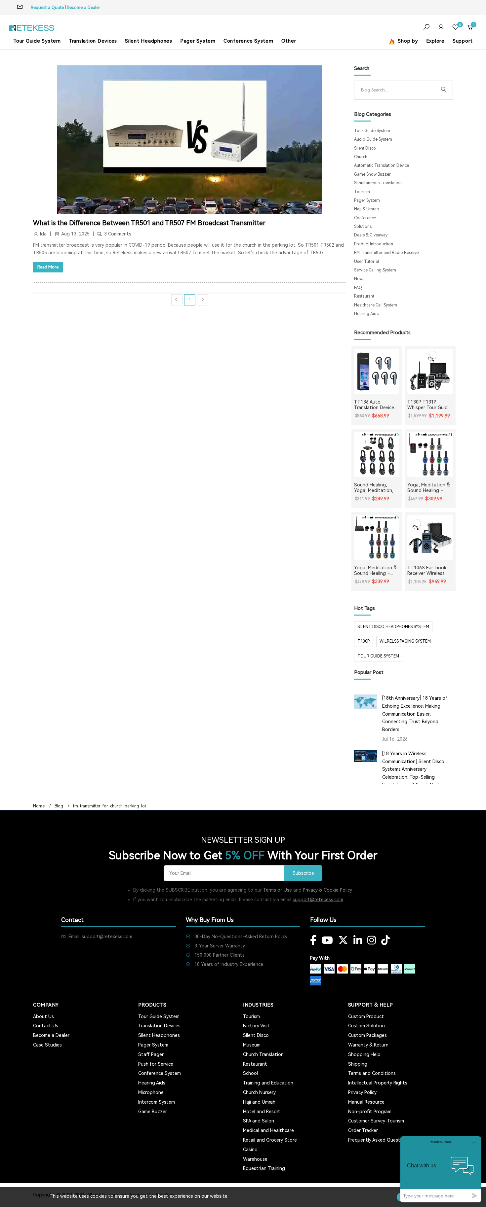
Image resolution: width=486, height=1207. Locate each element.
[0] (455, 27)
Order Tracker (363, 1130)
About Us (43, 1016)
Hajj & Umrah (366, 209)
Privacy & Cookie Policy (327, 890)
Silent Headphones (148, 41)
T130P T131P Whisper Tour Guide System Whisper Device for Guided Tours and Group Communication (428, 404)
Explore (435, 41)
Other (288, 41)
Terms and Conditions (372, 1073)
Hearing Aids (366, 313)
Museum (252, 1044)
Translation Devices (93, 41)
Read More (48, 267)
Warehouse (255, 1159)
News (359, 278)
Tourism (362, 192)
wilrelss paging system (405, 641)
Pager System (198, 41)
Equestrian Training (264, 1168)
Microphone (151, 1092)
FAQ (358, 287)
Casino (250, 1149)
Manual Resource (366, 1102)
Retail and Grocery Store (270, 1140)
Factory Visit (256, 1025)
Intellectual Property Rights (377, 1082)
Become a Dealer (83, 7)
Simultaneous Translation (378, 183)
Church (360, 157)
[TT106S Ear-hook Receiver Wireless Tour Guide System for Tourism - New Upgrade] (430, 537)
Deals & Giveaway (370, 235)
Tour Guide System (37, 41)
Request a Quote (47, 7)
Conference (365, 218)
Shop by (407, 41)
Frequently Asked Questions (378, 1140)
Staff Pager (151, 1054)
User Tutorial (366, 261)
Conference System (248, 41)
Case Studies (47, 1044)
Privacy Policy (362, 1092)
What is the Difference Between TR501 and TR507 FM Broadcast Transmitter (149, 223)
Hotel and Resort (261, 1111)
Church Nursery (259, 1092)
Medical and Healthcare (268, 1130)
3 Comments (117, 233)
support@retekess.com (318, 899)
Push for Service (155, 1064)
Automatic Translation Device (381, 165)
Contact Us (45, 1025)
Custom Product (366, 1016)
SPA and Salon (258, 1120)
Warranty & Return (368, 1044)
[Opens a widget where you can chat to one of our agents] (441, 1169)
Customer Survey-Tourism (376, 1120)
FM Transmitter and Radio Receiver (387, 252)
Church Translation (263, 1054)
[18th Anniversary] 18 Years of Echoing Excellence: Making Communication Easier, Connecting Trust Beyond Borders (414, 713)
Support (463, 41)
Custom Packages (367, 1035)
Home (39, 806)
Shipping (357, 1064)
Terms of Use (277, 890)
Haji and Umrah (259, 1102)
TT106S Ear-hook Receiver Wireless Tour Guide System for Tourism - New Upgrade (428, 570)
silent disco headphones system (393, 626)
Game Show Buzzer (372, 174)
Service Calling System (375, 270)
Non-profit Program (369, 1111)
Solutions (363, 226)
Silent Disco (365, 148)
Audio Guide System (373, 139)
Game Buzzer (152, 1111)
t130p (363, 641)
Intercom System (156, 1102)
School (250, 1073)
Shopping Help (364, 1054)
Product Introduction (373, 244)
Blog (59, 806)
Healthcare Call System (375, 305)
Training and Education (268, 1082)
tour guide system (378, 656)
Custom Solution (366, 1025)
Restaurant (364, 296)
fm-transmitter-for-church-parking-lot (109, 806)
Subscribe (303, 873)
